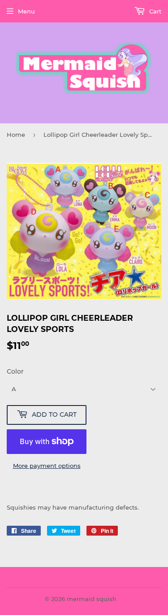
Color (15, 371)
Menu (26, 11)
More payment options (47, 465)
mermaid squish (91, 598)
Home (16, 134)
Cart (154, 11)
